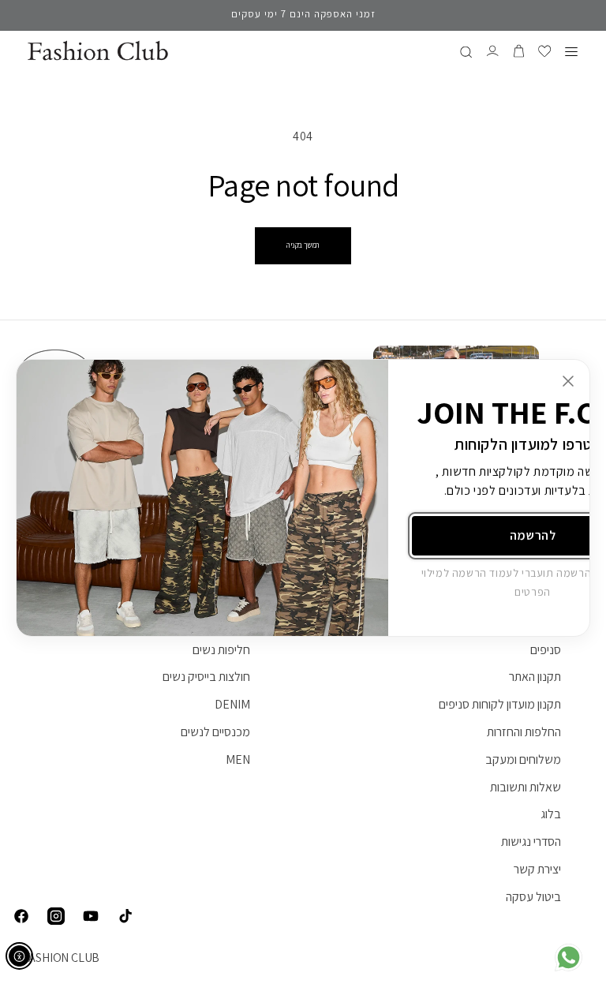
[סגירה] (568, 381)
